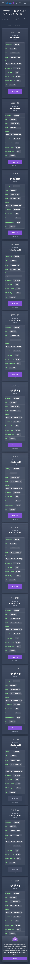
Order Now (15, 91)
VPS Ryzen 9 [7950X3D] (14, 26)
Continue (15, 958)
